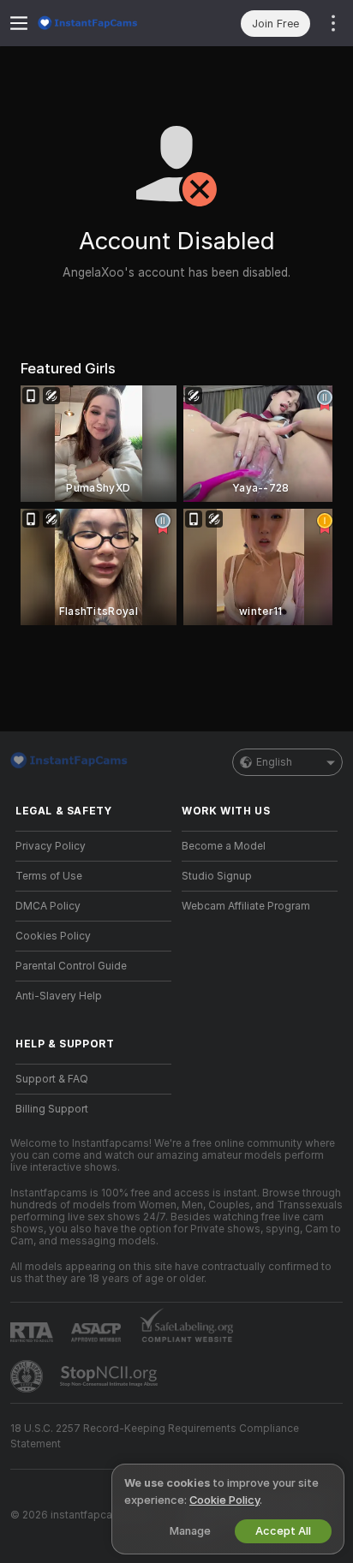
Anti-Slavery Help (58, 996)
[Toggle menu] (19, 23)
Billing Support (51, 1109)
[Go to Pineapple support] (28, 1376)
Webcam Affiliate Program (246, 906)
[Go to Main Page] (107, 23)
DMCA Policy (48, 906)
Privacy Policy (50, 846)
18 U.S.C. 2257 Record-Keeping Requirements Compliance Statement (154, 1436)
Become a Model (224, 846)
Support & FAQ (51, 1079)
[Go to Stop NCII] (110, 1376)
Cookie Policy (224, 1500)
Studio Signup (217, 876)
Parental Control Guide (71, 966)
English (274, 762)
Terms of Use (48, 876)
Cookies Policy (53, 936)
